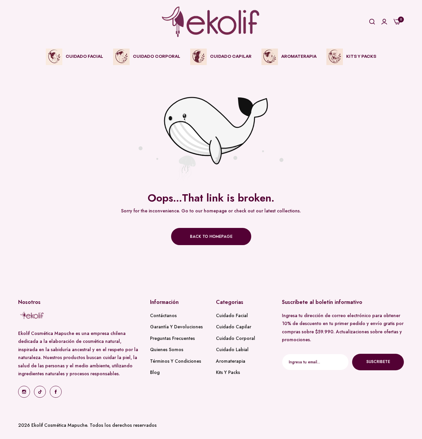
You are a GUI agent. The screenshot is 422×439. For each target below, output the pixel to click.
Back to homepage (211, 236)
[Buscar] (372, 22)
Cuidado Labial (232, 349)
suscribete (378, 362)
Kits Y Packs (228, 372)
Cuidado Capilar (233, 326)
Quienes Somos (166, 349)
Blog (155, 372)
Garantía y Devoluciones (176, 326)
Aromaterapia (230, 361)
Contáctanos (163, 315)
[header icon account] (384, 22)
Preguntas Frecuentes (172, 338)
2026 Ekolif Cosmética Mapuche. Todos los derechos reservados (87, 425)
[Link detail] (24, 392)
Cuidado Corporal (235, 338)
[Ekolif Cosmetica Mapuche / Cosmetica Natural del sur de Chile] (211, 21)
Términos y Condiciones (175, 361)
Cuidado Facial (232, 315)
